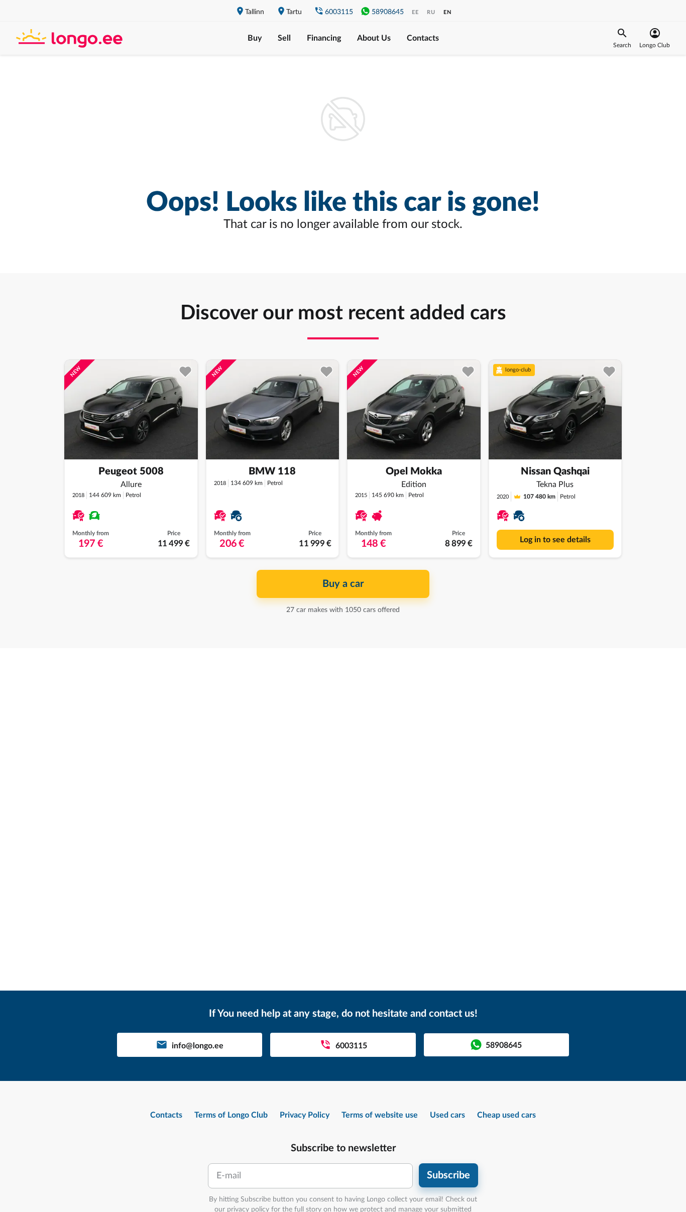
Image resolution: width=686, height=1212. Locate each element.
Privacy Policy (304, 1115)
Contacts (423, 38)
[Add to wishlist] (185, 372)
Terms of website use (379, 1115)
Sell (284, 38)
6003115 (339, 12)
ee (415, 12)
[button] (622, 38)
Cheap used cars (506, 1115)
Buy (255, 38)
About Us (374, 38)
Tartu (294, 12)
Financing (324, 38)
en (447, 12)
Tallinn (254, 12)
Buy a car (343, 584)
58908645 (388, 12)
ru (431, 12)
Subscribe (448, 1175)
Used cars (447, 1115)
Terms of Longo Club (231, 1115)
